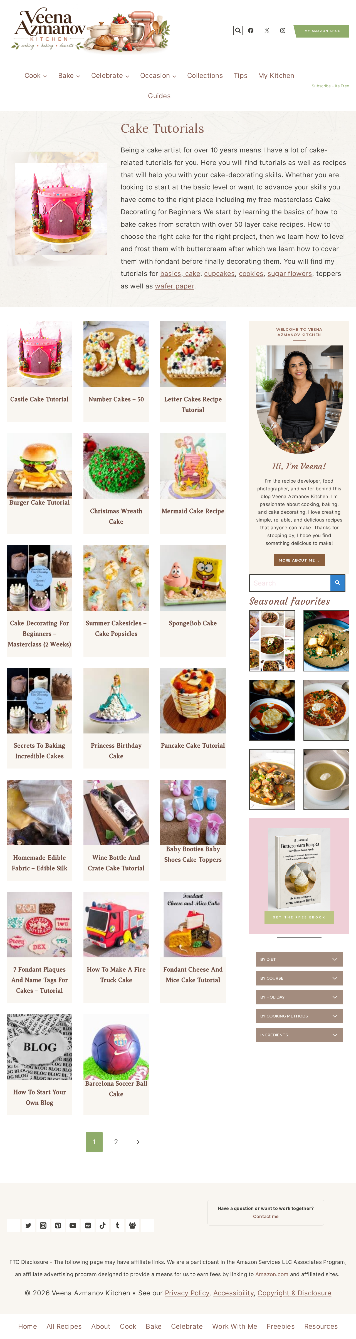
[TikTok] (102, 1225)
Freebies (281, 1326)
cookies (251, 274)
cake (191, 274)
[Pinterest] (58, 1225)
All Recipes (64, 1326)
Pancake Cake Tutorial (193, 745)
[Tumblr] (117, 1225)
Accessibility (233, 1293)
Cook (128, 1326)
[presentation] (39, 354)
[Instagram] (283, 30)
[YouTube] (73, 1225)
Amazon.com (271, 1274)
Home (27, 1326)
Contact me (265, 1216)
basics (170, 274)
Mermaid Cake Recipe (193, 511)
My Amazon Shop (323, 31)
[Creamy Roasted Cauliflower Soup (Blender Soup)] (326, 641)
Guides (159, 96)
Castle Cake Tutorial (39, 399)
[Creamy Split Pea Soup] (326, 779)
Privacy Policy (187, 1293)
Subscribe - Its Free (330, 85)
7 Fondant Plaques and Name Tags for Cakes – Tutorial (39, 980)
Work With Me (234, 1326)
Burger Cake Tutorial (39, 502)
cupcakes (219, 274)
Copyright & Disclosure (294, 1293)
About (100, 1326)
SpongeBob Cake (193, 623)
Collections (205, 75)
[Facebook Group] (132, 1225)
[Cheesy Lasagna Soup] (326, 710)
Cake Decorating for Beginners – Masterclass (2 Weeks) (39, 634)
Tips (241, 75)
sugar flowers (290, 274)
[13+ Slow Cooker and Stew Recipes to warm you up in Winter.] (272, 641)
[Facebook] (250, 30)
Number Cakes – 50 (116, 399)
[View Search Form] (238, 30)
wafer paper (174, 286)
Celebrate (187, 1326)
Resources (321, 1326)
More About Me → (299, 560)
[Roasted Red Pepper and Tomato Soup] (272, 710)
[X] (266, 30)
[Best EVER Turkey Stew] (272, 779)
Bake (154, 1326)
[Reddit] (88, 1225)
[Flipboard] (147, 1225)
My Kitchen (276, 75)
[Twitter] (28, 1225)
